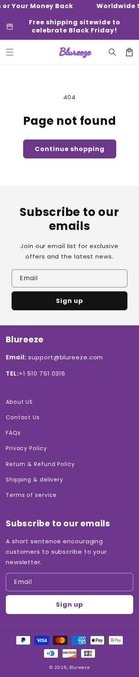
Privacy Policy (26, 448)
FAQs (13, 433)
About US (19, 402)
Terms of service (31, 495)
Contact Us (23, 417)
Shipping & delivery (34, 479)
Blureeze (80, 667)
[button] (9, 52)
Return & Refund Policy (40, 464)
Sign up (69, 300)
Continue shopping (70, 149)
